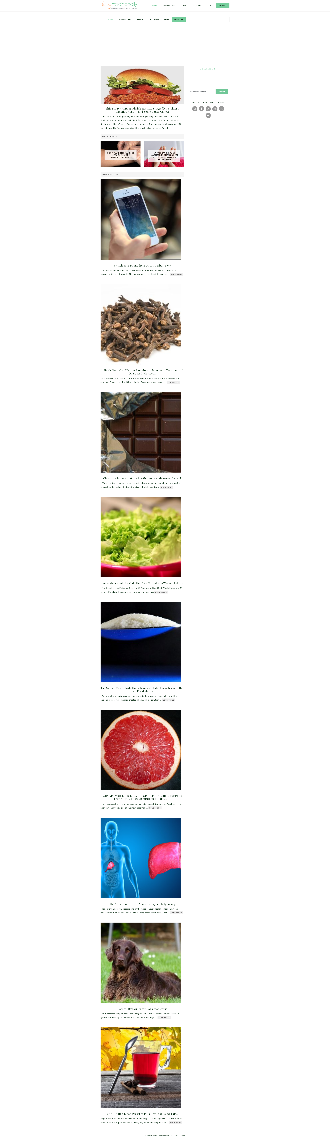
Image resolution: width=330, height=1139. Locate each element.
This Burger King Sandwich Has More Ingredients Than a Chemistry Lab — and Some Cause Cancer (142, 110)
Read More (176, 274)
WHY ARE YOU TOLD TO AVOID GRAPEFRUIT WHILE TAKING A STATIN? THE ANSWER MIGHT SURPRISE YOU (142, 797)
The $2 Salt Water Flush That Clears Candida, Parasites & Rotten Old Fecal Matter (142, 689)
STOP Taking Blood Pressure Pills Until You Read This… (142, 1113)
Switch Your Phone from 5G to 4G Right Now (142, 265)
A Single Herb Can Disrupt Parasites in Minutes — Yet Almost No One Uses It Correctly (142, 372)
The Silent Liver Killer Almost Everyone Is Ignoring (142, 904)
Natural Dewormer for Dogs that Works (142, 1009)
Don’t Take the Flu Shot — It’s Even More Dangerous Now (120, 155)
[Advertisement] (165, 44)
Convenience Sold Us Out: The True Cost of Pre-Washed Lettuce (142, 583)
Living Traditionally (120, 5)
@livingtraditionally (208, 69)
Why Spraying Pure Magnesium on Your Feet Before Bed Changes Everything (164, 156)
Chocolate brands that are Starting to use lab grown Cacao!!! (142, 478)
